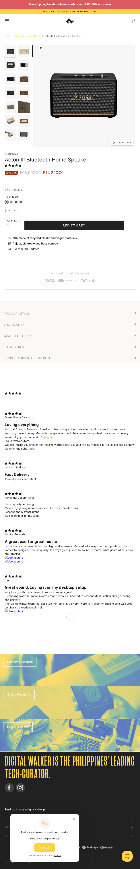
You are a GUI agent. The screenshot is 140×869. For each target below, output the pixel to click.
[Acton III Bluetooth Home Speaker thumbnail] (10, 51)
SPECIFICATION (14, 324)
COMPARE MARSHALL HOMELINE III (27, 358)
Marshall (12, 154)
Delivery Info (14, 347)
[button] (13, 165)
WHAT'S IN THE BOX (17, 335)
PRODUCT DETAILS (17, 313)
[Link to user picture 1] (70, 558)
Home (8, 36)
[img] (13, 413)
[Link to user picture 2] (70, 561)
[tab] (70, 313)
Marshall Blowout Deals (27, 36)
